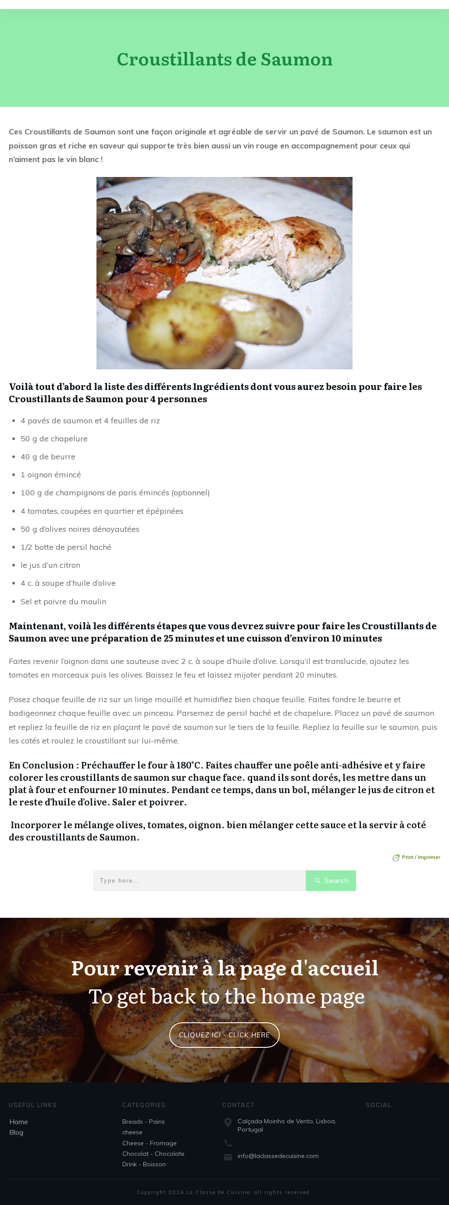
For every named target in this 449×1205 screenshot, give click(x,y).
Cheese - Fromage (149, 1143)
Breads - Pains (143, 1122)
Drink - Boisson (144, 1164)
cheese (132, 1132)
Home (18, 1121)
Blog (16, 1132)
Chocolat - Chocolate (153, 1154)
